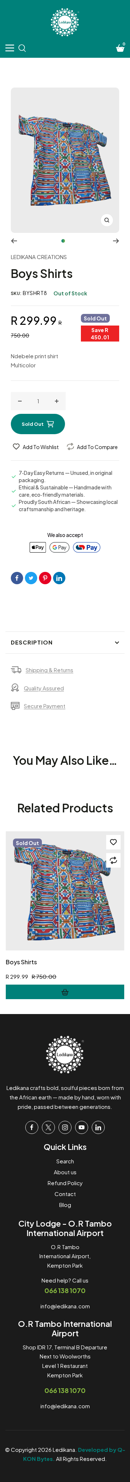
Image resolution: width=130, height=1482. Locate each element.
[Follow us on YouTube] (81, 1127)
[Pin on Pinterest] (45, 578)
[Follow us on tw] (48, 1127)
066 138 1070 (65, 1290)
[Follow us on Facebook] (32, 1127)
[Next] (116, 240)
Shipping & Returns (49, 669)
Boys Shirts (21, 962)
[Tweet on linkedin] (59, 578)
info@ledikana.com (65, 1306)
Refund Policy (65, 1182)
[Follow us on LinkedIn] (98, 1127)
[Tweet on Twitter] (31, 578)
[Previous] (14, 240)
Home (21, 69)
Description (32, 642)
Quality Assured (44, 688)
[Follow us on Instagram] (65, 1127)
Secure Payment (44, 705)
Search (65, 1161)
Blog (65, 1204)
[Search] (22, 48)
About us (65, 1171)
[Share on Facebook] (17, 578)
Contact (65, 1193)
